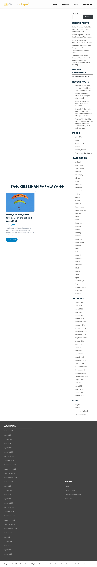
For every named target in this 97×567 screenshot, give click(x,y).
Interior (78, 245)
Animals (78, 162)
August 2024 (80, 380)
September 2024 (81, 376)
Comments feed (81, 411)
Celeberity (79, 191)
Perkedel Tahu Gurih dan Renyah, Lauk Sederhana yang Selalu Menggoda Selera (81, 49)
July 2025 (78, 344)
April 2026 (79, 315)
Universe (78, 290)
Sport (77, 274)
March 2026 (79, 318)
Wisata (78, 294)
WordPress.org (80, 414)
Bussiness (78, 188)
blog (77, 181)
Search (75, 13)
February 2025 (80, 360)
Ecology (78, 204)
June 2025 (79, 347)
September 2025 (81, 338)
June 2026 (79, 309)
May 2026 (79, 312)
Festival (78, 213)
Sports (77, 278)
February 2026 (80, 322)
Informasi (78, 239)
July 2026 (78, 306)
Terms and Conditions (83, 153)
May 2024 (79, 389)
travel (77, 284)
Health (77, 229)
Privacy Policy (80, 150)
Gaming (78, 226)
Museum (78, 265)
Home (54, 4)
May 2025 (79, 351)
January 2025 (80, 363)
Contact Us (87, 4)
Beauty (78, 172)
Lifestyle (78, 255)
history (78, 236)
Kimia (77, 249)
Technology (79, 281)
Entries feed (79, 408)
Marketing (79, 258)
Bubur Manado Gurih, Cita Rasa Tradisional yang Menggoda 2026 (81, 29)
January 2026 (80, 325)
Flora (77, 217)
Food (77, 220)
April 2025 (79, 354)
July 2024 (78, 383)
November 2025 (81, 331)
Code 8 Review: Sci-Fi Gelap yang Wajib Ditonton (82, 41)
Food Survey (79, 223)
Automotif (79, 165)
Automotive (79, 168)
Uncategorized (80, 287)
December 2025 (81, 328)
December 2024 (81, 367)
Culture (78, 200)
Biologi (77, 178)
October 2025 (80, 335)
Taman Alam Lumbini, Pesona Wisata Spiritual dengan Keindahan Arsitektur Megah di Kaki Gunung (81, 60)
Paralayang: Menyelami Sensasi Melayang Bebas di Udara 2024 (19, 217)
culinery (78, 197)
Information (79, 242)
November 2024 (81, 370)
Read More (12, 240)
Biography (79, 175)
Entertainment (80, 210)
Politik (77, 271)
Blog (76, 4)
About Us (65, 4)
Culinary (78, 194)
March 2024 (79, 396)
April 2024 (79, 392)
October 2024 (80, 373)
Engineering (79, 207)
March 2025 (79, 357)
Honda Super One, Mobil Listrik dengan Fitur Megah (82, 36)
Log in (77, 405)
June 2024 (79, 386)
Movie (77, 261)
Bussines (78, 184)
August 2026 (79, 302)
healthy (78, 233)
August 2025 (79, 341)
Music (77, 268)
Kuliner (77, 252)
